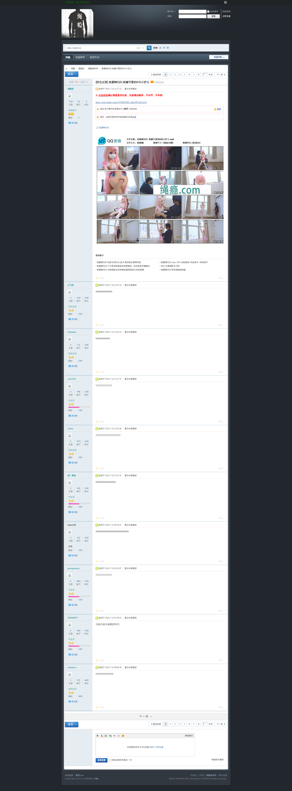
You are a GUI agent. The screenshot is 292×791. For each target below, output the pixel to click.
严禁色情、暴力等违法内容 (78, 2)
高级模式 (189, 735)
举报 (220, 278)
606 (78, 488)
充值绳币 (80, 57)
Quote (114, 735)
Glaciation (72, 332)
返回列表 (157, 74)
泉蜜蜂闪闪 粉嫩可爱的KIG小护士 (116, 68)
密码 (169, 16)
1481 (79, 630)
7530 (71, 101)
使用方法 (94, 57)
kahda (70, 428)
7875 (79, 441)
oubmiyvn (72, 667)
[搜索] (148, 48)
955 (78, 680)
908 (78, 392)
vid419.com (80, 779)
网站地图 (223, 775)
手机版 (193, 775)
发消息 (74, 123)
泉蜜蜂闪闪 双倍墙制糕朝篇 (173, 270)
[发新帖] (71, 74)
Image (106, 735)
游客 (70, 546)
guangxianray (74, 568)
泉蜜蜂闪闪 (104, 127)
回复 (134, 117)
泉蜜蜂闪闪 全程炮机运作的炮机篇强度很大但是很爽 (120, 270)
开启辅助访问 (222, 2)
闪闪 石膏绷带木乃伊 (170, 266)
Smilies (123, 735)
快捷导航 (218, 57)
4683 (79, 581)
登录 (152, 747)
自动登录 (214, 11)
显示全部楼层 (131, 89)
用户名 (170, 11)
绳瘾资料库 (93, 68)
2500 (86, 298)
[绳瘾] (77, 37)
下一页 (220, 74)
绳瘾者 (71, 89)
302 (78, 538)
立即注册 (226, 16)
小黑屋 (201, 775)
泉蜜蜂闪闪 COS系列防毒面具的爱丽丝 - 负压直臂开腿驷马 (123, 266)
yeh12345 (72, 379)
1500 (86, 392)
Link (110, 735)
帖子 (139, 48)
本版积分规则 (217, 759)
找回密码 (226, 11)
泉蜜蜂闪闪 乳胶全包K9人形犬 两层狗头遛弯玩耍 (119, 262)
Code (118, 735)
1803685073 (73, 618)
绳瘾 (68, 57)
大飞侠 (71, 285)
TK (164, 48)
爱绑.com (80, 775)
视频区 (81, 68)
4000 (86, 680)
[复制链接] (159, 82)
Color (101, 735)
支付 (219, 109)
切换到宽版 (225, 2)
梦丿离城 (72, 475)
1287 (79, 298)
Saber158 (72, 525)
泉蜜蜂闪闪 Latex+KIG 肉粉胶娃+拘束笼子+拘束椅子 (184, 262)
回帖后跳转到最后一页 (122, 760)
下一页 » (146, 716)
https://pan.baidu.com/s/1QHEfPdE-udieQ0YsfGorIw (121, 102)
